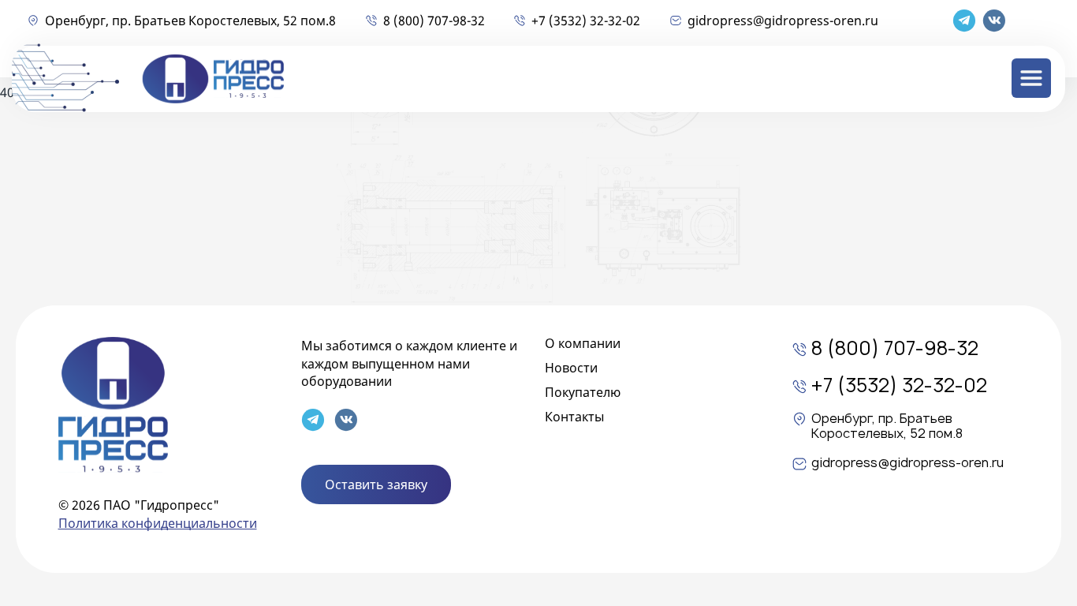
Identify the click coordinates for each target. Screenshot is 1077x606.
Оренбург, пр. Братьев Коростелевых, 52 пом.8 (190, 20)
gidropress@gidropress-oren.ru (783, 20)
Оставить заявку (376, 484)
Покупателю (582, 392)
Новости (571, 367)
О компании (582, 343)
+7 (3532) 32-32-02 (585, 20)
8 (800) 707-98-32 (434, 20)
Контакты (574, 416)
